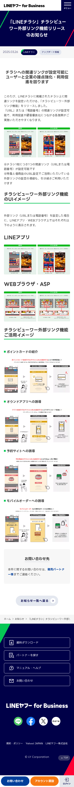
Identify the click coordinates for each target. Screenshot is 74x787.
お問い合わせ (15, 781)
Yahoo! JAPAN (34, 743)
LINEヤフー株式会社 (57, 743)
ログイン (67, 783)
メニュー (67, 8)
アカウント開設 (44, 781)
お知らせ (19, 619)
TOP (66, 757)
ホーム (7, 619)
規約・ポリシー (14, 743)
